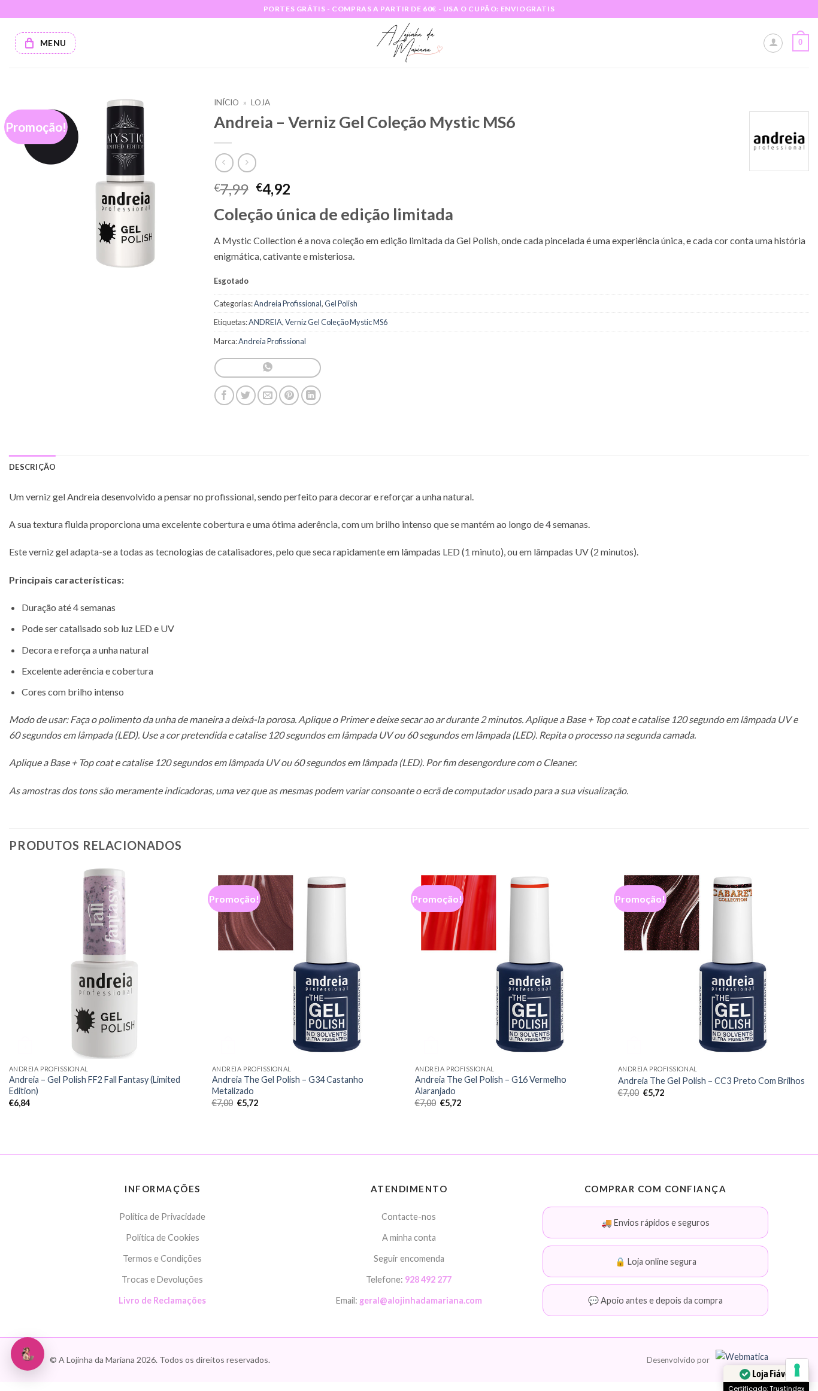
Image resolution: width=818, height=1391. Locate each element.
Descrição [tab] (32, 467)
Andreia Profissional (288, 303)
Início (226, 102)
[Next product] (224, 162)
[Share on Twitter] (246, 395)
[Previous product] (247, 162)
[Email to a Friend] (267, 395)
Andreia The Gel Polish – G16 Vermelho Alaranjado (490, 1085)
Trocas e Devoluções (162, 1279)
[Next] (808, 998)
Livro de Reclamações (162, 1300)
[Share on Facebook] (224, 395)
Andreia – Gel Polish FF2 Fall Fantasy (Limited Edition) (94, 1085)
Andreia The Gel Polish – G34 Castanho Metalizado (287, 1085)
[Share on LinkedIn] (311, 395)
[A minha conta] (773, 43)
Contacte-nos (408, 1216)
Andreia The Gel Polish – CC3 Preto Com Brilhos (711, 1081)
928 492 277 (428, 1279)
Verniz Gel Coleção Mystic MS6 (336, 322)
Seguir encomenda (409, 1258)
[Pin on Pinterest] (289, 395)
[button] (800, 43)
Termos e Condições (162, 1258)
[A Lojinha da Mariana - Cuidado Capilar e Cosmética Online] (409, 43)
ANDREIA (265, 322)
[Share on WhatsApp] (267, 368)
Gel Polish (341, 303)
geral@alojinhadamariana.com (420, 1300)
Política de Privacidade (162, 1216)
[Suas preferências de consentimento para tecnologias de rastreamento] (797, 1370)
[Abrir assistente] (27, 1354)
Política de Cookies (162, 1237)
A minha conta (409, 1237)
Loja (260, 102)
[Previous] (10, 998)
